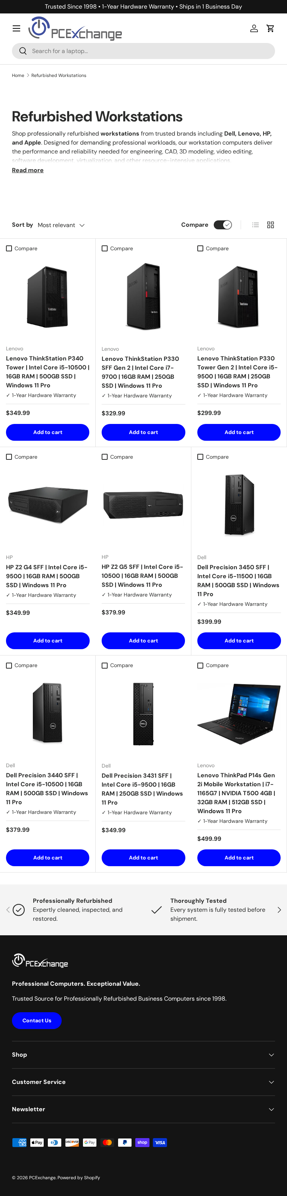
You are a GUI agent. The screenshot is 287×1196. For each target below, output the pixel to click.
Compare (195, 225)
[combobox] (143, 51)
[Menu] (16, 28)
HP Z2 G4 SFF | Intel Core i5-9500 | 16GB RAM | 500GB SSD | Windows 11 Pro (46, 576)
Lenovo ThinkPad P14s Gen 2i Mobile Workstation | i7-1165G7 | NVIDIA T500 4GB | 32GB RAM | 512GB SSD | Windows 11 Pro (236, 793)
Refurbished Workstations (58, 75)
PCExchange (42, 1178)
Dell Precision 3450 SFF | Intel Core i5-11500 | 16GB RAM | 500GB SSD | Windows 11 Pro (238, 580)
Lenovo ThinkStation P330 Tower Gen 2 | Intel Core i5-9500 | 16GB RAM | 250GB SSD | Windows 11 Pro (237, 371)
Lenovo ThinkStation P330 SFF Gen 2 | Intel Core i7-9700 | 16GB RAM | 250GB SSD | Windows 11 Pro (140, 372)
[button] (270, 28)
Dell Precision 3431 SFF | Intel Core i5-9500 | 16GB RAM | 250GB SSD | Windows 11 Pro (142, 789)
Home (18, 75)
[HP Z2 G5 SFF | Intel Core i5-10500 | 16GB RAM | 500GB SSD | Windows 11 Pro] (143, 505)
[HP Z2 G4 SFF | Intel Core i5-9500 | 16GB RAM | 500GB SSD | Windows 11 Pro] (48, 506)
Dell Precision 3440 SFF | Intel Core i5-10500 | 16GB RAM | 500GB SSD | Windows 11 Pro (47, 788)
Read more (28, 170)
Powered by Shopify (79, 1178)
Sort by (22, 225)
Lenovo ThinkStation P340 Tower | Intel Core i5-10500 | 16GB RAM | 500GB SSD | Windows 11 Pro (47, 371)
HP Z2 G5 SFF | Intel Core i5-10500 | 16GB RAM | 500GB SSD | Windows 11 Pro (142, 576)
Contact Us (36, 1020)
